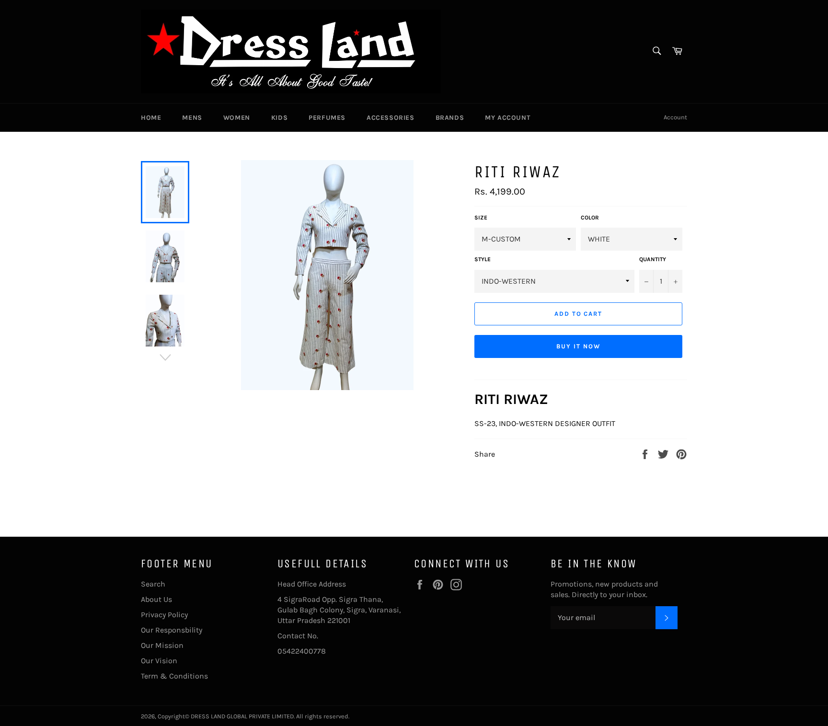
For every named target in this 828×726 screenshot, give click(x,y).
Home (151, 118)
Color (590, 217)
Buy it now (578, 346)
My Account (507, 118)
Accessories (390, 118)
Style (482, 259)
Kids (279, 118)
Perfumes (327, 118)
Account (675, 117)
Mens (192, 118)
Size (480, 217)
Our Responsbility (171, 629)
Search (153, 583)
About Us (156, 599)
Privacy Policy (164, 614)
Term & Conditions (174, 675)
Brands (450, 118)
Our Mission (162, 645)
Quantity (652, 259)
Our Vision (159, 660)
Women (236, 118)
